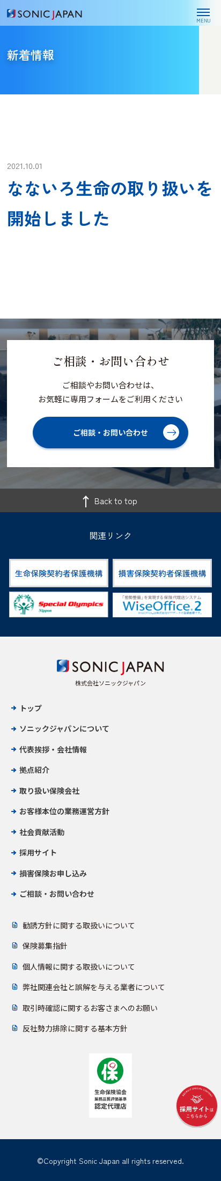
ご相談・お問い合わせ (56, 893)
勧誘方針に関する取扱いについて (79, 925)
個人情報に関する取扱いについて (79, 966)
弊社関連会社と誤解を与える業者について (94, 986)
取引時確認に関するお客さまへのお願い (90, 1007)
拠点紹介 (34, 769)
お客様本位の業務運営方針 (64, 811)
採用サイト (38, 852)
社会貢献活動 (41, 831)
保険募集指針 (45, 945)
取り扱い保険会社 (49, 790)
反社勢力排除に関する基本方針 (75, 1028)
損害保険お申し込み (53, 873)
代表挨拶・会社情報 (53, 749)
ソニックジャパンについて (64, 728)
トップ (30, 708)
